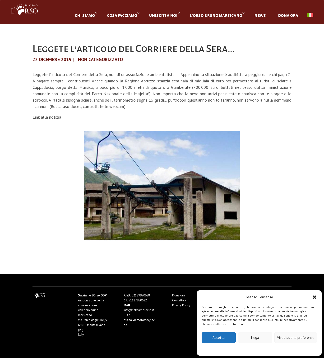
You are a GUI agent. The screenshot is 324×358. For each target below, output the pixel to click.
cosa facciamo (122, 15)
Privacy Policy (271, 349)
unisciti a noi (163, 15)
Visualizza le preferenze (295, 337)
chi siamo (85, 15)
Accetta (219, 337)
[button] (314, 297)
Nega (255, 337)
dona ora (288, 15)
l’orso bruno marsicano (216, 15)
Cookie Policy (245, 349)
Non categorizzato (100, 59)
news (260, 15)
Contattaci (179, 300)
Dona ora (178, 295)
